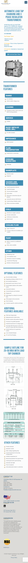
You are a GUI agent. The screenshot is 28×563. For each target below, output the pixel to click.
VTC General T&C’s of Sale (9, 511)
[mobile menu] (26, 2)
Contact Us (7, 486)
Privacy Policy (14, 557)
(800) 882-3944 (8, 485)
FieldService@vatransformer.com (12, 489)
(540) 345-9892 (8, 483)
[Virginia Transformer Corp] (5, 3)
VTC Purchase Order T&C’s (10, 510)
